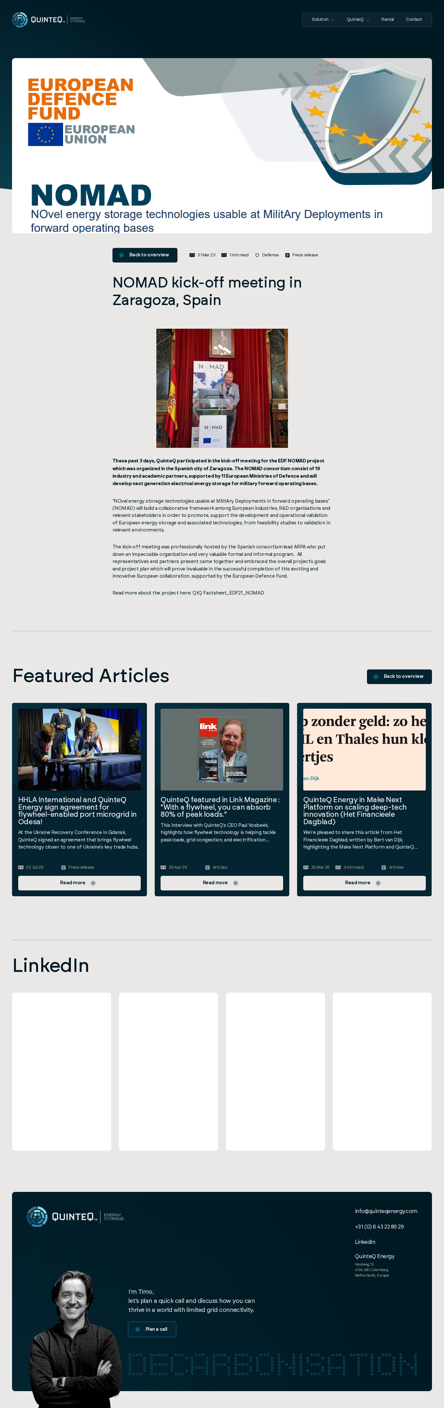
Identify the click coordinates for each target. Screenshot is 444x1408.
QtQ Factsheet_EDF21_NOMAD (228, 593)
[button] (323, 20)
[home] (48, 20)
